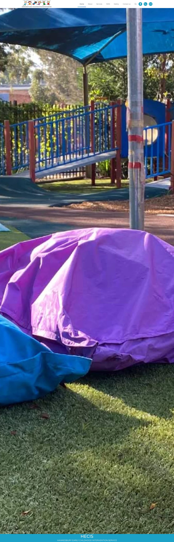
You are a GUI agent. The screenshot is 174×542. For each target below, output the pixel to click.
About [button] (90, 4)
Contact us (126, 4)
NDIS (108, 4)
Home (82, 4)
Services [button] (99, 4)
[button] (136, 4)
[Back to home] (37, 4)
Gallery (116, 4)
